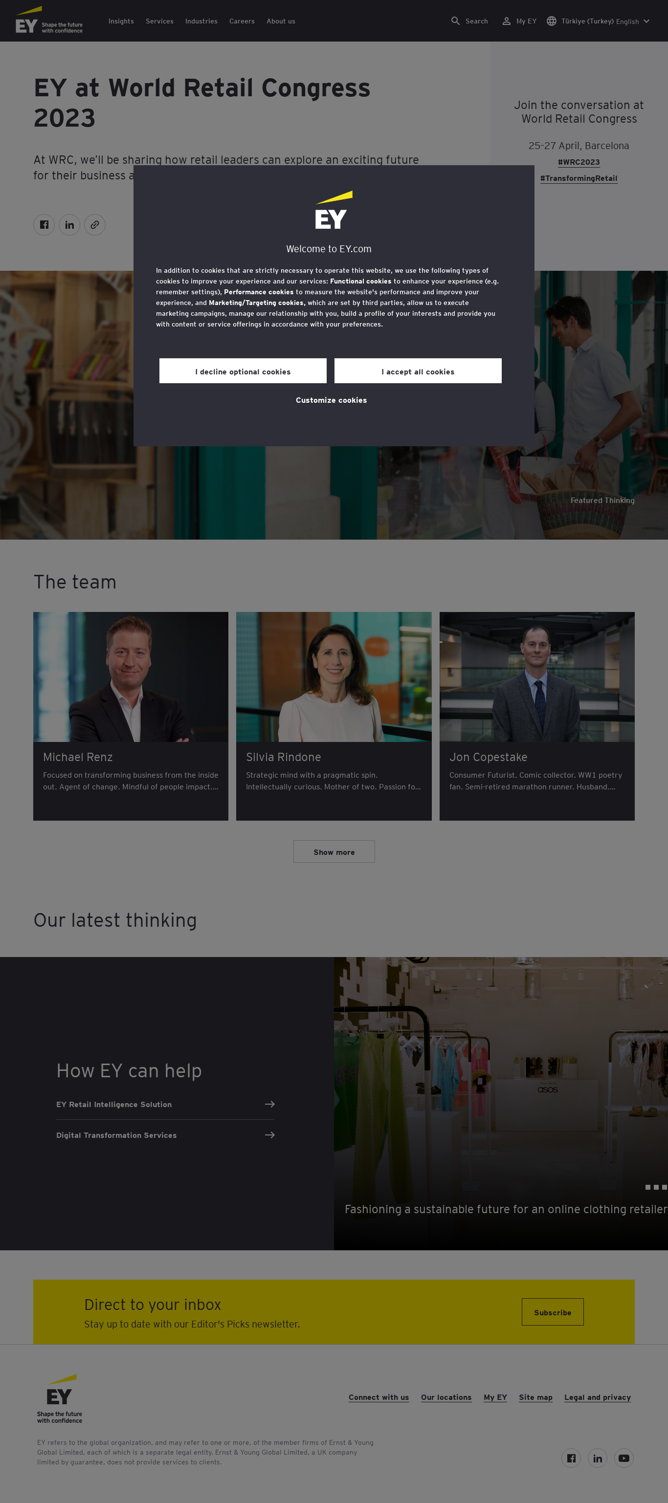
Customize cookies (331, 399)
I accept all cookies (418, 371)
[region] (334, 305)
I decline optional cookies (243, 371)
